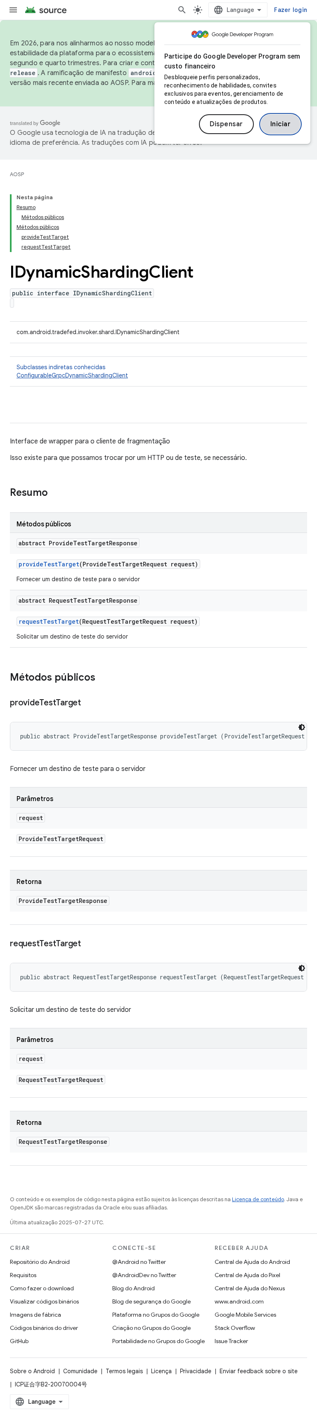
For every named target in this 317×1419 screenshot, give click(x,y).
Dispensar (226, 124)
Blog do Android (133, 1288)
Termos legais (124, 1371)
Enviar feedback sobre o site (259, 1371)
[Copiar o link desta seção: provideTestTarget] (89, 703)
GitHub (19, 1341)
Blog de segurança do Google (151, 1301)
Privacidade (195, 1371)
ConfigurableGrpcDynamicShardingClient (72, 375)
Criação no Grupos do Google (151, 1328)
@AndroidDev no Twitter (144, 1275)
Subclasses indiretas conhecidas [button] (72, 371)
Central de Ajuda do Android (252, 1262)
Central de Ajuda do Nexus (250, 1288)
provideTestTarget (49, 564)
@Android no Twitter (139, 1262)
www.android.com (239, 1301)
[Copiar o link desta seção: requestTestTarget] (89, 944)
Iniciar (280, 124)
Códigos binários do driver (44, 1328)
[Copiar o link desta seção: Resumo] (56, 493)
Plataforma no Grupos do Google (155, 1314)
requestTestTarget (49, 621)
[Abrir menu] (13, 10)
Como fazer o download (42, 1288)
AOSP (17, 174)
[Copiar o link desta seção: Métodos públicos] (103, 678)
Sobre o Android (32, 1371)
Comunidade (80, 1371)
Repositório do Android (40, 1262)
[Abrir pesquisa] (182, 10)
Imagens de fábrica (35, 1314)
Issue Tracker (231, 1341)
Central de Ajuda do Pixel (247, 1275)
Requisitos (23, 1275)
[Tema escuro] (302, 727)
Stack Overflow (235, 1328)
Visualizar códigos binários (44, 1301)
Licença (161, 1371)
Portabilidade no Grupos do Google (158, 1341)
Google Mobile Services (245, 1314)
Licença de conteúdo (258, 1199)
